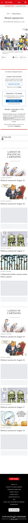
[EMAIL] (3, 139)
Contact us (17, 126)
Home (8, 13)
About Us (14, 484)
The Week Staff (9, 21)
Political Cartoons (16, 13)
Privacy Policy (14, 492)
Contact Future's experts (14, 487)
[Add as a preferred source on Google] (14, 510)
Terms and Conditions (14, 489)
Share (5, 57)
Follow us (16, 57)
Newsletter (24, 57)
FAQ (14, 499)
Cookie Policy (14, 494)
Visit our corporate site (19, 517)
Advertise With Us (14, 497)
